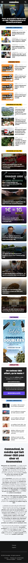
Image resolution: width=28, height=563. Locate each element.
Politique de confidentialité (17, 558)
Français (14, 545)
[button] (2, 2)
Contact (6, 558)
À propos (19, 559)
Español (14, 547)
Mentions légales (11, 559)
